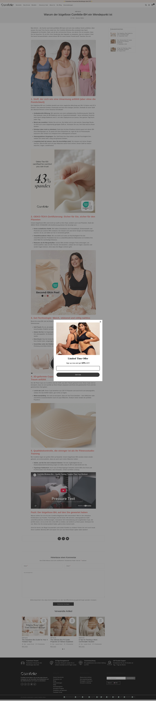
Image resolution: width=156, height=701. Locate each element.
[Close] (100, 322)
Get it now (78, 374)
